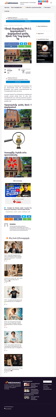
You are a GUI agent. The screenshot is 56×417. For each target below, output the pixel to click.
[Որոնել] (50, 382)
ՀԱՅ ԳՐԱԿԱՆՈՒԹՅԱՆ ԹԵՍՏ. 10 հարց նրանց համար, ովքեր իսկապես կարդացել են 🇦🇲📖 (13, 369)
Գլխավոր (6, 7)
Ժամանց (6, 11)
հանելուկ (25, 211)
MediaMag (13, 224)
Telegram (17, 208)
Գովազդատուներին (47, 384)
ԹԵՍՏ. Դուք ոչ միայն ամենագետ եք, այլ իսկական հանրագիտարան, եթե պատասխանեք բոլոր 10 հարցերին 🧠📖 (13, 347)
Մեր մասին (45, 386)
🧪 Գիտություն (46, 7)
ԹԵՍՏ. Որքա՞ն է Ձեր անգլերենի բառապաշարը (35, 398)
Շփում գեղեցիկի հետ (16, 7)
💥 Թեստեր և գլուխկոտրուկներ (33, 7)
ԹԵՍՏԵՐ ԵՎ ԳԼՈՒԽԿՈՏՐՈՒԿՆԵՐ (13, 66)
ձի (29, 211)
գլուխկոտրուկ (10, 211)
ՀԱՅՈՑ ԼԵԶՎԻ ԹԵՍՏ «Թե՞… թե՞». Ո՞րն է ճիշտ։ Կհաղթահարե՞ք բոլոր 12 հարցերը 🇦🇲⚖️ (13, 279)
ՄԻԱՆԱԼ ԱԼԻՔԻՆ (28, 21)
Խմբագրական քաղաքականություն (47, 388)
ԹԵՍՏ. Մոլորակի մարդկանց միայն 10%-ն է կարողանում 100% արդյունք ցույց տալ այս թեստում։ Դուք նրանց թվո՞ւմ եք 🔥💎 (12, 257)
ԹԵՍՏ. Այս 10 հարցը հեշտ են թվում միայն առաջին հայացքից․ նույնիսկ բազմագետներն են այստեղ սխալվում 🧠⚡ (13, 324)
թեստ (20, 211)
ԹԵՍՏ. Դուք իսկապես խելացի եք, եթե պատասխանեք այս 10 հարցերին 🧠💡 (13, 301)
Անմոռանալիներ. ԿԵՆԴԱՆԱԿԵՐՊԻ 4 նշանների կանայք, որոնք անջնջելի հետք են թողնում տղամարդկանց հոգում (31, 392)
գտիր (15, 211)
